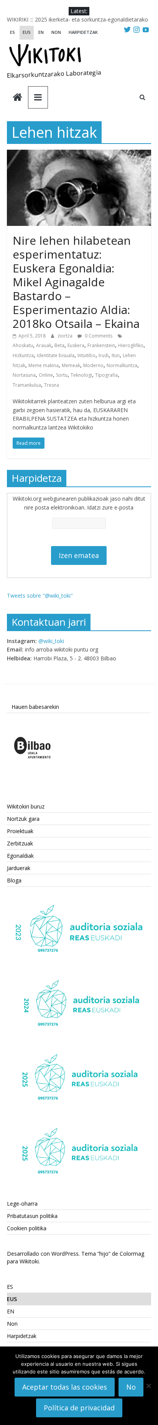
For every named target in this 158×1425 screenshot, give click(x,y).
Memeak (71, 365)
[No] (148, 1386)
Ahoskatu (23, 345)
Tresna (51, 385)
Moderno (93, 365)
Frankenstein (101, 345)
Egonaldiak (20, 855)
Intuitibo (86, 355)
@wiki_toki (51, 641)
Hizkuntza (23, 355)
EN (41, 32)
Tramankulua (27, 385)
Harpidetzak (83, 32)
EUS (27, 32)
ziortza (66, 335)
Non (56, 32)
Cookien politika (26, 1228)
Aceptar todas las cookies (64, 1387)
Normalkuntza (122, 365)
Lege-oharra (22, 1203)
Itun (116, 355)
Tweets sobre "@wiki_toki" (40, 595)
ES (12, 32)
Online (46, 375)
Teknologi (81, 375)
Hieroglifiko (130, 345)
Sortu (61, 375)
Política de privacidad (79, 1407)
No (131, 1387)
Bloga (14, 880)
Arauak (43, 345)
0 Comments (98, 335)
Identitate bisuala (55, 355)
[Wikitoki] (17, 98)
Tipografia (106, 375)
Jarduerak (18, 868)
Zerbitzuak (20, 843)
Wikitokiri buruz (25, 806)
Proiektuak (20, 831)
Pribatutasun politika (32, 1216)
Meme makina (43, 365)
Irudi (104, 355)
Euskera (75, 345)
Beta (59, 345)
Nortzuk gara (23, 818)
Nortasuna (24, 375)
